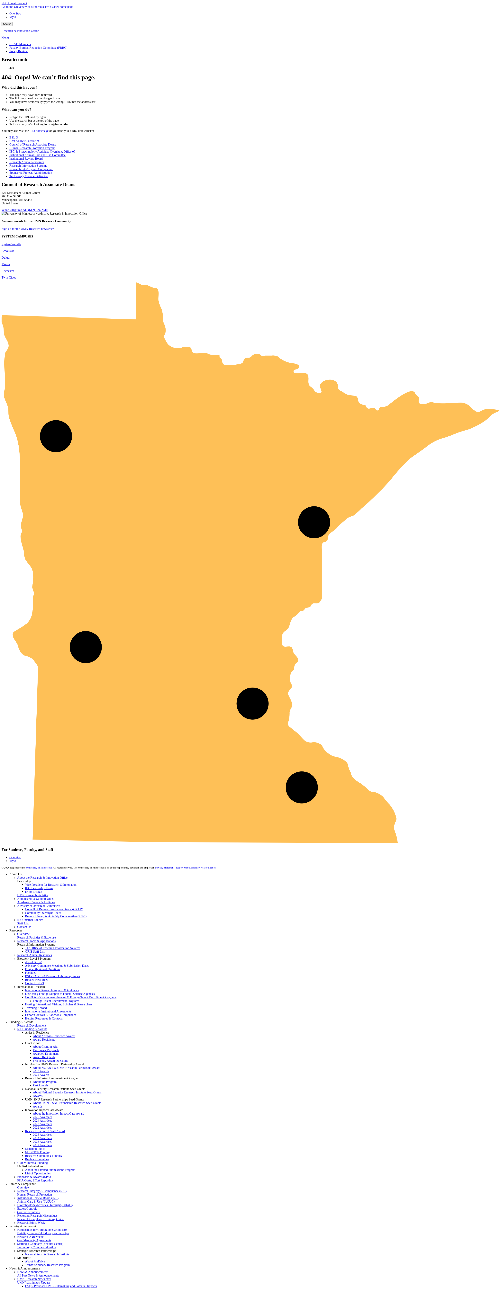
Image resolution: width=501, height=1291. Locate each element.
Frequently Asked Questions (42, 969)
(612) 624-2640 (38, 210)
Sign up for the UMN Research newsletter (28, 228)
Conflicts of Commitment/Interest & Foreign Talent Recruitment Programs (70, 997)
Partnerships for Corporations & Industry (42, 1229)
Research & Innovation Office (20, 30)
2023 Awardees (42, 1124)
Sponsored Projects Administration (30, 172)
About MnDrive (35, 1261)
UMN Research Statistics (32, 895)
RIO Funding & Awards (32, 1029)
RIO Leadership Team (39, 888)
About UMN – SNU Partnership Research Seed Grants (67, 1103)
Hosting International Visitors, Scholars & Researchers (58, 1004)
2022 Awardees (42, 1127)
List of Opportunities (38, 1173)
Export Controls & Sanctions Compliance (50, 1015)
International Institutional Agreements (48, 1011)
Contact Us (24, 927)
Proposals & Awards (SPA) (34, 1177)
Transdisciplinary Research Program (47, 1265)
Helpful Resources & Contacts (44, 1018)
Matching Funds (35, 1148)
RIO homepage (39, 130)
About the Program (45, 1081)
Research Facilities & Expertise (36, 937)
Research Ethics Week (31, 1222)
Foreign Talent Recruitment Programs (56, 1000)
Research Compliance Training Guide (40, 1219)
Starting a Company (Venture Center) (40, 1243)
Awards (37, 1096)
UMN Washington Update (33, 1282)
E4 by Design (33, 891)
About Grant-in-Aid (45, 1046)
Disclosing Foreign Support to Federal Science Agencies (60, 993)
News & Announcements (32, 1272)
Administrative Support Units (35, 898)
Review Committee (37, 1159)
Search (7, 23)
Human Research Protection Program (32, 148)
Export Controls (27, 1208)
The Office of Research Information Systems (52, 948)
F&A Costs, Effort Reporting (35, 1180)
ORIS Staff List (34, 951)
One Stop (15, 13)
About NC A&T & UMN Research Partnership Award (66, 1067)
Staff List (23, 923)
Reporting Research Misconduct (37, 1215)
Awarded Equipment (46, 1053)
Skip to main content (14, 3)
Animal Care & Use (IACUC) (36, 1201)
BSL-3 (13, 137)
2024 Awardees (42, 1120)
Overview (23, 934)
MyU (12, 17)
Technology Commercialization (28, 176)
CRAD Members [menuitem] (20, 44)
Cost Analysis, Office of (24, 141)
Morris (6, 264)
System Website (11, 244)
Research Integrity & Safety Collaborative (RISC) (56, 916)
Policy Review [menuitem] (18, 51)
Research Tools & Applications (36, 941)
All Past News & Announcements (38, 1275)
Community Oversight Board (43, 912)
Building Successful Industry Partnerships (43, 1233)
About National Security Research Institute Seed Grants (67, 1092)
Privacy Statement (164, 867)
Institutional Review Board (26, 158)
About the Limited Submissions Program (50, 1169)
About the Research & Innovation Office (42, 877)
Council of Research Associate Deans (32, 144)
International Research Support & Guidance (52, 990)
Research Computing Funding (43, 1155)
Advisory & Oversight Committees (38, 905)
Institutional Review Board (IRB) (38, 1198)
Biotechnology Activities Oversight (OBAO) (45, 1205)
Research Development (31, 1025)
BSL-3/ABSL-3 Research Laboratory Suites (52, 976)
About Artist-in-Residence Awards (54, 1036)
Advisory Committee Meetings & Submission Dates (57, 965)
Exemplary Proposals (46, 1050)
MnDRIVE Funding (37, 1152)
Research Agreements (30, 1236)
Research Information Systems (28, 165)
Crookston (8, 251)
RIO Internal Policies (30, 920)
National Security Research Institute (47, 1254)
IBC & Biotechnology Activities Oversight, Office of (42, 151)
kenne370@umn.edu (14, 210)
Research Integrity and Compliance (31, 169)
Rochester (8, 270)
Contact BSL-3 (34, 983)
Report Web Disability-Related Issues (196, 867)
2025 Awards (41, 1071)
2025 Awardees (42, 1117)
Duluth (6, 257)
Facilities (30, 972)
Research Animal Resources (26, 162)
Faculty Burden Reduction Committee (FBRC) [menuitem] (38, 47)
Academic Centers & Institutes (36, 902)
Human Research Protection (34, 1194)
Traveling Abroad (36, 1008)
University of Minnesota (39, 867)
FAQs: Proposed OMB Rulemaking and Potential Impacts (61, 1286)
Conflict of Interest (28, 1212)
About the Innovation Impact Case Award (58, 1113)
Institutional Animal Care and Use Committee (37, 155)
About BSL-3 (33, 962)
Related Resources (36, 979)
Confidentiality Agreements (34, 1240)
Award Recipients (44, 1039)
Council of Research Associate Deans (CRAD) (54, 909)
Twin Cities (9, 277)
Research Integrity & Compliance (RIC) (42, 1191)
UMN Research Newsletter (34, 1279)
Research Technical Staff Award (45, 1131)
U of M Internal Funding (32, 1162)
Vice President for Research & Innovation (51, 884)
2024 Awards (41, 1074)
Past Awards (40, 1085)
